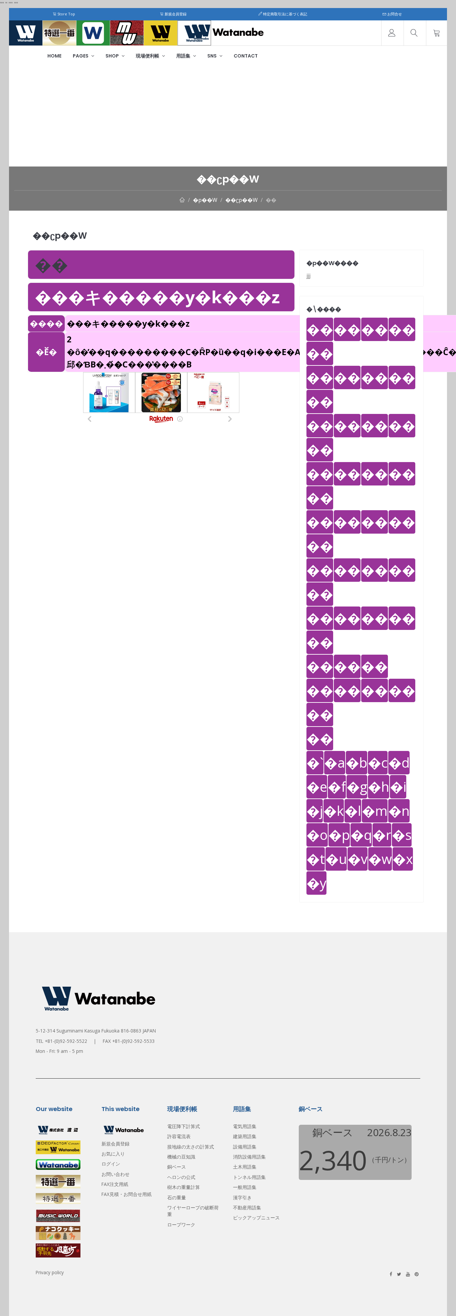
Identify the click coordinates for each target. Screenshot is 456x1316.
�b (356, 762)
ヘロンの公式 (181, 1177)
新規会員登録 (175, 13)
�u (336, 859)
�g (357, 786)
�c (378, 762)
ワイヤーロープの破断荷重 (193, 1210)
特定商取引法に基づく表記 (284, 13)
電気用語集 (244, 1126)
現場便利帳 (148, 55)
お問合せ (394, 13)
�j (314, 810)
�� (271, 200)
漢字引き (242, 1197)
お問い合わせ (115, 1174)
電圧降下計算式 (183, 1126)
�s (402, 835)
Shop (112, 55)
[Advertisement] (228, 116)
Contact (246, 55)
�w (380, 859)
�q (361, 835)
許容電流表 (179, 1136)
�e (316, 786)
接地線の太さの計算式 (190, 1146)
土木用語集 (244, 1167)
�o (317, 835)
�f (337, 786)
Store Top (65, 13)
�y (316, 883)
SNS (212, 55)
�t (315, 859)
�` (314, 762)
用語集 (183, 55)
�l (353, 810)
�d (399, 762)
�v (358, 859)
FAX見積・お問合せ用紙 (126, 1194)
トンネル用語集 (249, 1177)
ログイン (110, 1164)
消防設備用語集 (249, 1157)
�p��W (205, 200)
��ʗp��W (241, 200)
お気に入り (113, 1153)
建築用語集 (244, 1136)
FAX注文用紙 (114, 1184)
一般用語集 (244, 1187)
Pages (81, 55)
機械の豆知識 (181, 1157)
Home (54, 55)
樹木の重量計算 (183, 1187)
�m (375, 810)
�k (333, 810)
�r (382, 835)
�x (403, 859)
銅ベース (176, 1167)
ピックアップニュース (256, 1217)
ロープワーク (181, 1224)
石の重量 (176, 1197)
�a (334, 762)
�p (339, 835)
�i (398, 786)
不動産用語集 (247, 1207)
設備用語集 (244, 1146)
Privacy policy (50, 1272)
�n (399, 810)
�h (378, 786)
